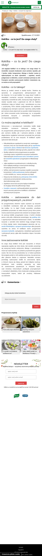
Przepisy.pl (5, 10)
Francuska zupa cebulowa (11, 329)
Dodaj (36, 306)
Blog (11, 10)
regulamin (21, 550)
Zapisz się (21, 383)
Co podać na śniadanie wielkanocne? (10, 352)
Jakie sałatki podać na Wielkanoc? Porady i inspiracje (30, 352)
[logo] (13, 2)
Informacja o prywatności (21, 552)
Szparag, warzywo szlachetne (28, 331)
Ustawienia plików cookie (11, 554)
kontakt (21, 547)
